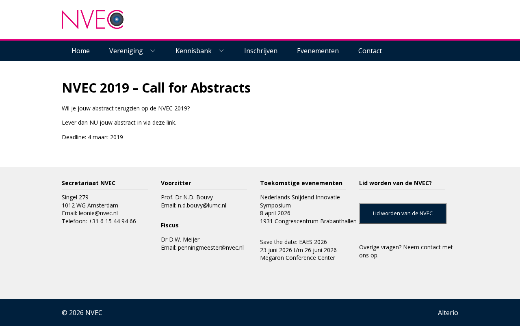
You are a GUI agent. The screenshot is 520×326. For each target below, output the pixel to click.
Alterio (448, 312)
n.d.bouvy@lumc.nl (202, 205)
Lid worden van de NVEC (403, 213)
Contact (370, 50)
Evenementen (318, 50)
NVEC (93, 312)
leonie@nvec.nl (98, 213)
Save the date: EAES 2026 (293, 242)
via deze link (159, 122)
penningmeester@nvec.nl (211, 247)
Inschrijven (260, 50)
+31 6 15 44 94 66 (112, 221)
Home (81, 50)
